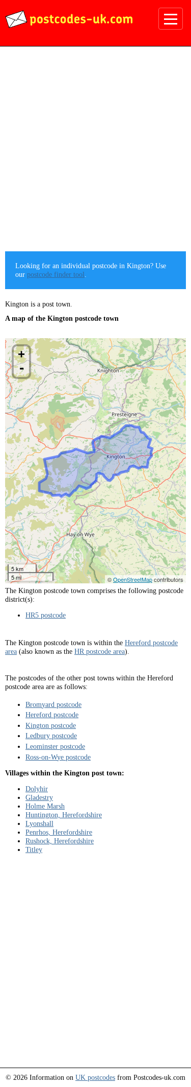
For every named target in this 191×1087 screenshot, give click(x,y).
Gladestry (39, 797)
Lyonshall (39, 823)
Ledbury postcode (51, 735)
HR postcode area (99, 651)
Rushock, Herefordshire (59, 841)
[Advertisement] (95, 152)
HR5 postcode (45, 615)
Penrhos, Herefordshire (58, 832)
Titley (33, 849)
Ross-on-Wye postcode (58, 757)
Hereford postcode (51, 715)
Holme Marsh (45, 806)
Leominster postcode (55, 746)
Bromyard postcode (53, 704)
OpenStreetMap (132, 579)
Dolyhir (36, 789)
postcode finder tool (56, 274)
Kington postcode (50, 725)
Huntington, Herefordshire (63, 815)
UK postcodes (95, 1077)
